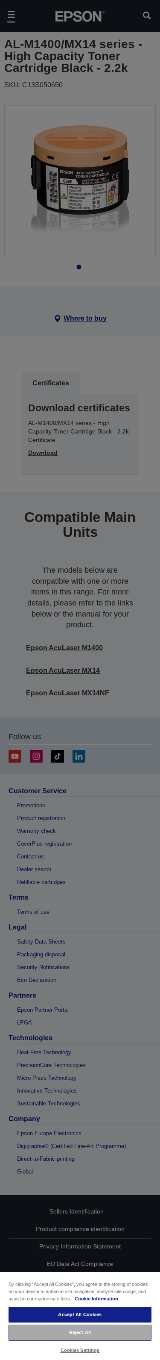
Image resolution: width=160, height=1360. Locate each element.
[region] (80, 1315)
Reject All (80, 1332)
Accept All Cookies (80, 1314)
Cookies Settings (80, 1350)
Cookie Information (96, 1298)
